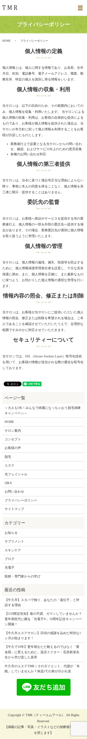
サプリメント (14, 541)
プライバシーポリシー (21, 500)
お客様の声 (13, 448)
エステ (9, 465)
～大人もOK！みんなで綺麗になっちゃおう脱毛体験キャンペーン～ (43, 410)
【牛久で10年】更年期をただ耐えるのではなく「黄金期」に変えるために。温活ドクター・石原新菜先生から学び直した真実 (42, 652)
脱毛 (8, 457)
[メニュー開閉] (80, 8)
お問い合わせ (14, 491)
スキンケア (13, 550)
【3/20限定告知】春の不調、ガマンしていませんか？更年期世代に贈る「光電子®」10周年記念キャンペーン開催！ (43, 619)
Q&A (8, 483)
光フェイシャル (16, 474)
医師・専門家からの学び (22, 576)
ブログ (9, 559)
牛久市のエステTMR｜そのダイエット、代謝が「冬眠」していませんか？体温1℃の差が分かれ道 (42, 668)
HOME (6, 40)
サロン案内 (13, 430)
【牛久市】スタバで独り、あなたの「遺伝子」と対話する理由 (42, 602)
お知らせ (11, 533)
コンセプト (13, 439)
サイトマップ (14, 509)
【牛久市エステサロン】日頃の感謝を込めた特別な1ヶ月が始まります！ (43, 635)
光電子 (9, 567)
